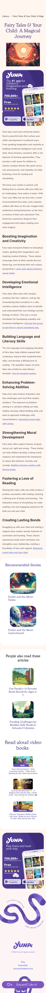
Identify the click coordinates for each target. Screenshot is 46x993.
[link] (12, 119)
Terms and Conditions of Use (23, 968)
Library (5, 16)
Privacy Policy (23, 965)
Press (23, 962)
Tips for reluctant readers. (24, 373)
